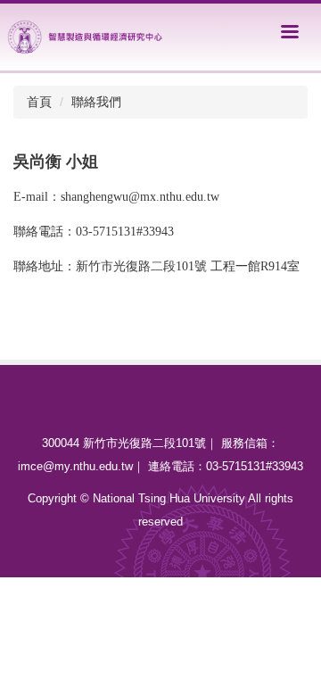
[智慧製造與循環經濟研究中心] (86, 35)
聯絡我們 (96, 102)
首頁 (39, 102)
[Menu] (290, 31)
